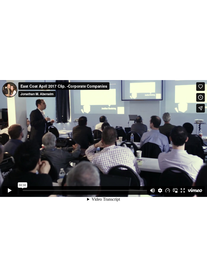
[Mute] (152, 190)
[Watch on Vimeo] (195, 190)
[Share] (200, 108)
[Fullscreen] (183, 190)
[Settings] (160, 190)
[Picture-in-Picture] (175, 190)
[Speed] (167, 190)
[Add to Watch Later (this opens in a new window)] (200, 97)
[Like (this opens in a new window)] (200, 86)
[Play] (9, 190)
